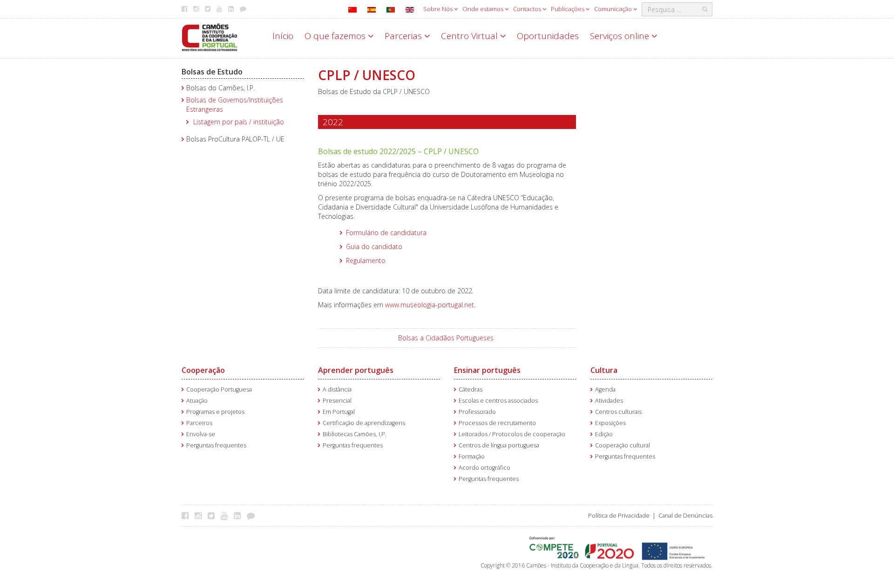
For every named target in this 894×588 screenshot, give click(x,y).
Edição (604, 434)
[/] (209, 36)
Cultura (603, 370)
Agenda (605, 389)
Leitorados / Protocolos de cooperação (512, 434)
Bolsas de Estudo (212, 72)
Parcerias (404, 36)
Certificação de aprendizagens (364, 423)
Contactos (527, 9)
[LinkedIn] (239, 515)
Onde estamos (483, 9)
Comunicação (613, 9)
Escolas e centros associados (498, 401)
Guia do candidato (374, 246)
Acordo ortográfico (484, 468)
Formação (472, 456)
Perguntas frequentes (216, 445)
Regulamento (366, 260)
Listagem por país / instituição (238, 121)
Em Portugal (339, 412)
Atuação (197, 401)
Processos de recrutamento (497, 423)
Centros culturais (618, 412)
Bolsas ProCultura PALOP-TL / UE (235, 139)
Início (282, 36)
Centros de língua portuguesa (499, 445)
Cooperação (203, 370)
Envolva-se (200, 434)
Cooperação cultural (622, 445)
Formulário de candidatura (386, 232)
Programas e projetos (215, 412)
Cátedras (470, 389)
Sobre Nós (438, 9)
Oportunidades (548, 36)
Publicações (568, 9)
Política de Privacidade (619, 516)
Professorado (477, 412)
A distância (337, 389)
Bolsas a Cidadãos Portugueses (446, 337)
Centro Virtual (470, 36)
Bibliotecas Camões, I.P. (354, 434)
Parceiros (199, 423)
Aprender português (355, 370)
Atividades (609, 401)
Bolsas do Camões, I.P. (220, 87)
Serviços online (620, 36)
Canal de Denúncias (685, 516)
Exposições (610, 423)
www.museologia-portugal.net (429, 304)
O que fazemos (336, 36)
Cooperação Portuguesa (219, 389)
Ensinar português (487, 370)
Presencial (337, 401)
